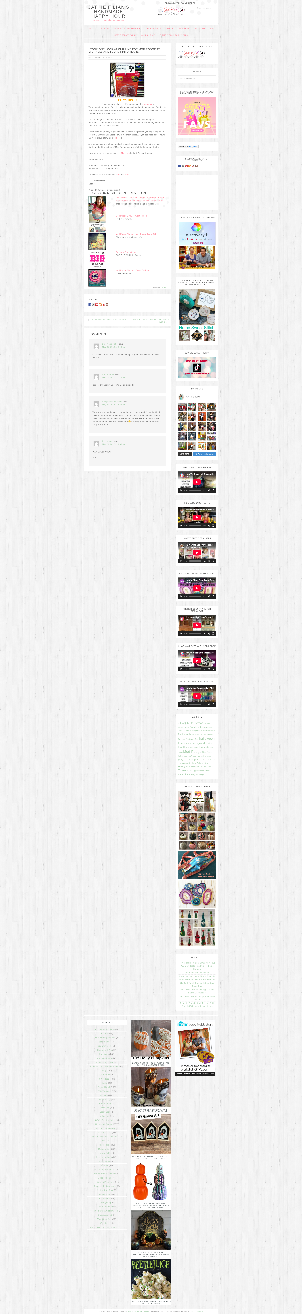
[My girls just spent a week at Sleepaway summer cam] (202, 426)
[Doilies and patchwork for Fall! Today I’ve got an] (182, 426)
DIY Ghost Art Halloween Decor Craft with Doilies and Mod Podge (151, 1158)
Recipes (194, 759)
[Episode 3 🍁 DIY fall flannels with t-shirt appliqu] (182, 436)
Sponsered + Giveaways (105, 1186)
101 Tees (104, 1034)
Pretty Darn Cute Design (138, 1311)
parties (209, 756)
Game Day (194, 739)
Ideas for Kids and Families (104, 1137)
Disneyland (195, 730)
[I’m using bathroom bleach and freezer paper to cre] (192, 436)
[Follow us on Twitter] (93, 304)
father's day (199, 734)
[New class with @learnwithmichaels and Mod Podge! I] (202, 446)
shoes (188, 766)
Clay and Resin (104, 1058)
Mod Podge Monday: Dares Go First (132, 270)
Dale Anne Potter (110, 344)
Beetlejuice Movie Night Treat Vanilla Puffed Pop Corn (151, 1302)
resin (208, 760)
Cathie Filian (108, 374)
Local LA (105, 1141)
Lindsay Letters (196, 1311)
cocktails (207, 723)
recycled (202, 760)
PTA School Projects (104, 1170)
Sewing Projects (104, 1182)
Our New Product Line (126, 252)
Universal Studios (203, 771)
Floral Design (208, 734)
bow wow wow (104, 1046)
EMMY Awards (104, 1091)
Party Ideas (104, 1161)
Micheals (125, 153)
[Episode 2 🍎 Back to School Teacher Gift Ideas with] (202, 436)
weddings (200, 775)
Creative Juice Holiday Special (105, 1067)
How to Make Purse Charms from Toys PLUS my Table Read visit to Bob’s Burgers (197, 966)
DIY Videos (104, 1079)
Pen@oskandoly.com (112, 402)
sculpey (184, 763)
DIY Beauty (104, 1075)
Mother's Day (104, 1149)
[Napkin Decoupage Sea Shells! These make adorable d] (202, 407)
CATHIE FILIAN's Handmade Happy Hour (109, 11)
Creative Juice (198, 727)
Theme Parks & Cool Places (104, 1211)
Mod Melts (204, 747)
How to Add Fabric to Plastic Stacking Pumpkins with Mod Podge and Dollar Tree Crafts (151, 1206)
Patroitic (104, 1166)
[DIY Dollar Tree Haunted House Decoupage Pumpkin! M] (211, 407)
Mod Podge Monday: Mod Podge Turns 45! (136, 234)
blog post (148, 104)
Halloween (104, 1116)
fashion (190, 734)
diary (164, 288)
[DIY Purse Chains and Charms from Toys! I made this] (182, 446)
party (180, 760)
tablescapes (195, 766)
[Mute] (209, 490)
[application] (197, 482)
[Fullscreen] (213, 490)
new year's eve (190, 756)
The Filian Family (104, 1207)
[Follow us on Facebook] (89, 304)
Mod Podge (192, 751)
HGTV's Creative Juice (104, 1120)
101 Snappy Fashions (104, 1029)
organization (201, 756)
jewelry (203, 743)
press (186, 760)
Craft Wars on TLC (105, 1062)
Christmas (196, 723)
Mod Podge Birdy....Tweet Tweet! (131, 216)
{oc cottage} (107, 441)
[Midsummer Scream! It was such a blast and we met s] (182, 407)
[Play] (181, 490)
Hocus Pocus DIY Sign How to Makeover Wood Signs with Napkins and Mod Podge (151, 1254)
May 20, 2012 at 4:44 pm (113, 347)
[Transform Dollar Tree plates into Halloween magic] (192, 416)
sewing (181, 766)
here (118, 138)
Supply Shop (104, 1194)
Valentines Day (104, 1219)
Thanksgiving (187, 770)
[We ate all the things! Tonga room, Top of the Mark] (211, 446)
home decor (192, 743)
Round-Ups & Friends (104, 1174)
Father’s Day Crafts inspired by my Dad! (108, 320)
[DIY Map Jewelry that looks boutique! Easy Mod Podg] (182, 416)
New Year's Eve (104, 1153)
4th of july (183, 723)
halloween (207, 738)
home (181, 743)
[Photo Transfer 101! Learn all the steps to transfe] (192, 407)
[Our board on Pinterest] (96, 304)
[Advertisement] (197, 192)
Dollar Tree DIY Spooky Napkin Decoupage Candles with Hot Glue (151, 1111)
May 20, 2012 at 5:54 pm (113, 405)
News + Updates (104, 1157)
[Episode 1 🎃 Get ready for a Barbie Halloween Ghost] (192, 446)
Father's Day (105, 1100)
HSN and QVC (104, 1133)
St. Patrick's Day (105, 1190)
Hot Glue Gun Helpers (104, 1128)
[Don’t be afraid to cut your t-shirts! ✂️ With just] (211, 416)
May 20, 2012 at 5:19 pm (113, 377)
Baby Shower (105, 1042)
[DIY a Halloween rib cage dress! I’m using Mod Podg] (202, 416)
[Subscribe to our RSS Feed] (100, 304)
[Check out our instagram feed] (107, 304)
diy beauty (204, 730)
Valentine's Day (187, 774)
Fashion (104, 1095)
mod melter (194, 747)
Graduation (105, 1112)
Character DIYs (104, 1050)
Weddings (104, 1223)
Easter (181, 734)
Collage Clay (183, 727)
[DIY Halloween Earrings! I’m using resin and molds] (211, 436)
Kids (210, 743)
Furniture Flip (104, 1104)
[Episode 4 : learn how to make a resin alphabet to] (211, 426)
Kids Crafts (183, 747)
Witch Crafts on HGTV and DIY (104, 1227)
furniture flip (183, 739)
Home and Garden (104, 1124)
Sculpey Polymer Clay (199, 763)
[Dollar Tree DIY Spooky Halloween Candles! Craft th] (192, 426)
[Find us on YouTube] (103, 304)
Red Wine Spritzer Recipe (197, 973)
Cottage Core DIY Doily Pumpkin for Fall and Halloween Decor (151, 1064)
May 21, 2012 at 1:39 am (113, 444)
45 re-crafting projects (105, 1038)
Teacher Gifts (206, 766)
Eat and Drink (103, 1087)
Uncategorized (105, 1215)
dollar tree (211, 730)
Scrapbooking (104, 1178)
